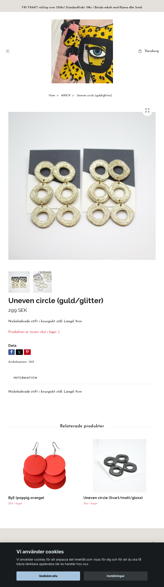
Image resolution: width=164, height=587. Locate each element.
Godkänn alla (48, 576)
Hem (52, 95)
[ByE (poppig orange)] (44, 465)
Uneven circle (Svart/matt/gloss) (113, 498)
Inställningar (116, 576)
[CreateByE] (82, 51)
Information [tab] (25, 378)
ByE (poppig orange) (26, 498)
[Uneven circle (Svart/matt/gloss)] (119, 465)
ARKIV (66, 95)
